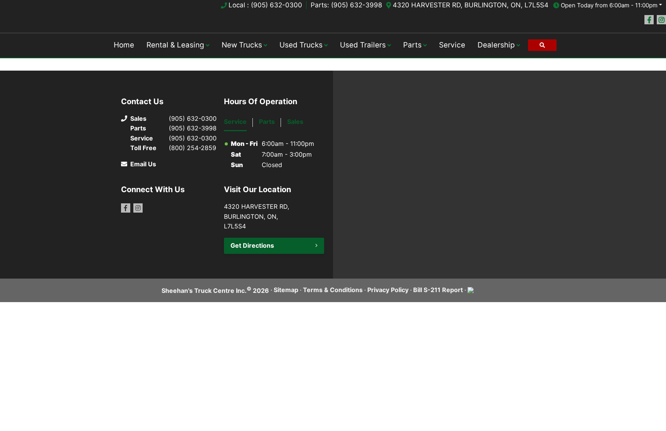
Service (452, 45)
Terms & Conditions (333, 290)
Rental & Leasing (175, 45)
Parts (412, 45)
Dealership (496, 45)
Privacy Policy (388, 290)
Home (124, 45)
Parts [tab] (267, 121)
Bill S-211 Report (438, 290)
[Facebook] (649, 19)
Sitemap (286, 290)
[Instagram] (661, 19)
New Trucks (242, 45)
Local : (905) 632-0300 (265, 5)
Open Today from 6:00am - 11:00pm (609, 5)
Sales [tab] (295, 121)
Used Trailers (363, 45)
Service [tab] (235, 121)
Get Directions (252, 245)
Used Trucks (301, 45)
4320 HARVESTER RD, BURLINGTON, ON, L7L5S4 (470, 5)
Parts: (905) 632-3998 (346, 5)
